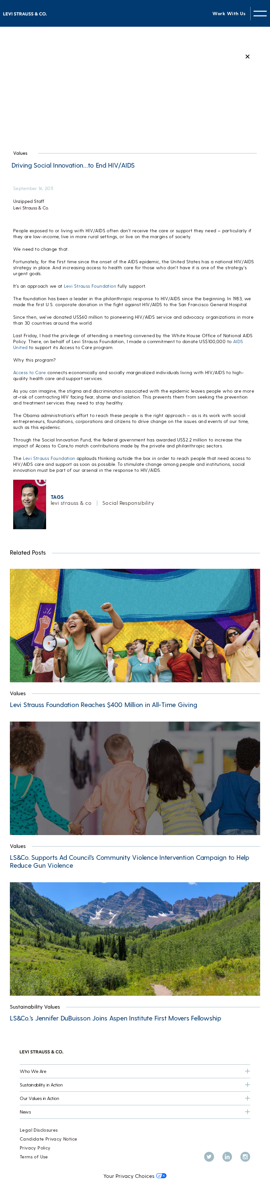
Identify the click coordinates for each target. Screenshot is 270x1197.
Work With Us (228, 13)
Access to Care (29, 372)
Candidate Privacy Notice (48, 1139)
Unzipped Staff (28, 201)
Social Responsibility (128, 503)
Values (20, 153)
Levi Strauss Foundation (90, 286)
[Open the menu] (260, 13)
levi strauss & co (71, 503)
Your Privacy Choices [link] (128, 1176)
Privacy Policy (35, 1147)
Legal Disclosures (39, 1130)
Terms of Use (34, 1156)
